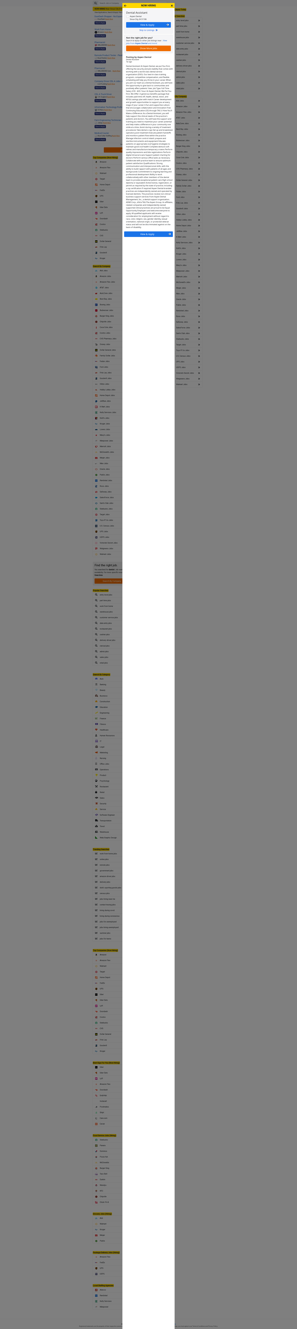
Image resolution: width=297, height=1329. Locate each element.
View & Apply (147, 24)
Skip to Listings (147, 30)
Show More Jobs (148, 48)
